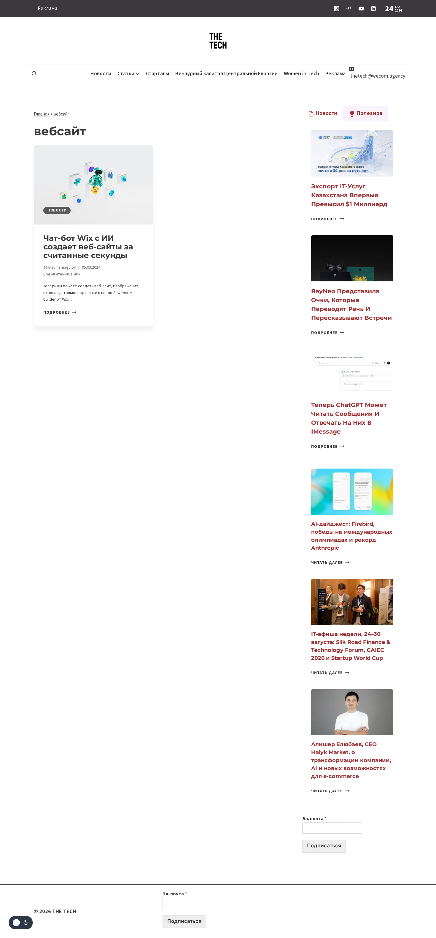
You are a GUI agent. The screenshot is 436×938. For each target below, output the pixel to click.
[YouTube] (361, 8)
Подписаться (324, 846)
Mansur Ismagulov (60, 267)
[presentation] (93, 185)
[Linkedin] (373, 8)
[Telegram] (348, 8)
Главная (42, 114)
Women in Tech (301, 73)
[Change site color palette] (21, 922)
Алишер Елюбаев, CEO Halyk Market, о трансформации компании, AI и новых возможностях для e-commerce (351, 760)
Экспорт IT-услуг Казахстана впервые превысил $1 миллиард (349, 195)
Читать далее (330, 562)
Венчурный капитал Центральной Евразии (226, 73)
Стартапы (157, 73)
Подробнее (59, 312)
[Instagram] (336, 8)
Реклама (47, 8)
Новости (100, 73)
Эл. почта (314, 818)
